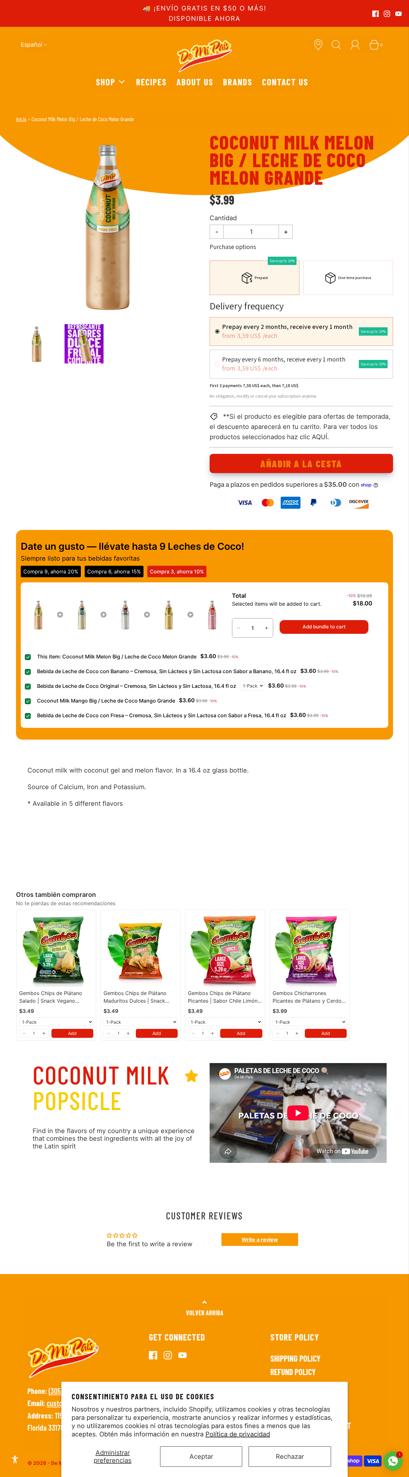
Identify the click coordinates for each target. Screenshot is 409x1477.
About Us (194, 81)
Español (31, 44)
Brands (237, 81)
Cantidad (223, 218)
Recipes (151, 81)
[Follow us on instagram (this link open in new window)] (387, 14)
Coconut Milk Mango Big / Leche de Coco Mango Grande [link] (106, 700)
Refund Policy (293, 1372)
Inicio (21, 118)
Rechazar (290, 1456)
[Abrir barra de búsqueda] (339, 45)
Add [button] (72, 1033)
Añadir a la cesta (301, 463)
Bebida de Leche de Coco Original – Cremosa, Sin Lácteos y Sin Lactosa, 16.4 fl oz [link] (136, 686)
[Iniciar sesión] (358, 45)
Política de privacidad (237, 1434)
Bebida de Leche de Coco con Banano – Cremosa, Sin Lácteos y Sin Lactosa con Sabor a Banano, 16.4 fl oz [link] (167, 671)
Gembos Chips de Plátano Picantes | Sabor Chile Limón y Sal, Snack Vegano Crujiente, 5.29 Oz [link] (225, 997)
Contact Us (285, 81)
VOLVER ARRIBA (204, 1313)
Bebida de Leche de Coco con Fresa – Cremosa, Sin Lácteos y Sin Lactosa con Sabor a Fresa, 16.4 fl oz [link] (161, 715)
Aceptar (201, 1456)
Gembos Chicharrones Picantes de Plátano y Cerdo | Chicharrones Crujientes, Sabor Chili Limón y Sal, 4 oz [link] (309, 997)
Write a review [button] (260, 1239)
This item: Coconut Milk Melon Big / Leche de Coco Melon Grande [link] (117, 656)
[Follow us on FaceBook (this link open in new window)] (375, 14)
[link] (38, 615)
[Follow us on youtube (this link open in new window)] (398, 14)
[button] (36, 343)
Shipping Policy (295, 1358)
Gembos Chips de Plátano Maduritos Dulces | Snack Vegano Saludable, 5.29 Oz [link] (136, 997)
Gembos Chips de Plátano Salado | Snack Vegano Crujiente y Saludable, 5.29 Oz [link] (56, 997)
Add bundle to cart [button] (324, 627)
